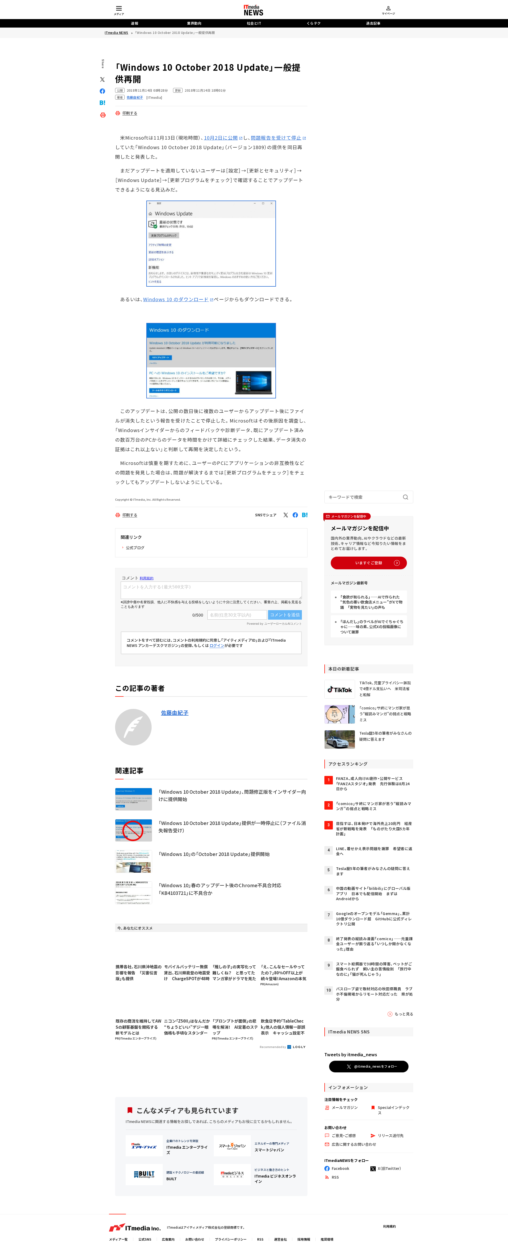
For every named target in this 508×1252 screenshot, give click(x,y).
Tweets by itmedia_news (350, 1054)
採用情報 (303, 1239)
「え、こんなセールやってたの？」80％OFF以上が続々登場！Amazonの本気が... (283, 973)
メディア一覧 (118, 1239)
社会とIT (254, 23)
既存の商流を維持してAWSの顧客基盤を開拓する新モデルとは (138, 1027)
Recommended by (273, 1047)
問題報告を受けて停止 (276, 137)
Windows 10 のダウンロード (176, 299)
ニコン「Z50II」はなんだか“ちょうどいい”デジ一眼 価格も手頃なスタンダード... (187, 1027)
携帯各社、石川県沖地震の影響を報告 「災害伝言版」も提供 (139, 972)
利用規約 (389, 1226)
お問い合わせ (194, 1239)
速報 (134, 23)
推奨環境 (327, 1239)
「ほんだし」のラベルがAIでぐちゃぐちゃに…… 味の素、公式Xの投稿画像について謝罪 (371, 626)
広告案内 (168, 1239)
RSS (260, 1239)
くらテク (314, 23)
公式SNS (144, 1239)
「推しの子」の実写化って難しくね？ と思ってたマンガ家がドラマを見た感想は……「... (234, 973)
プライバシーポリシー (231, 1239)
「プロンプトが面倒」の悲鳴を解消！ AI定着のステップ (235, 1027)
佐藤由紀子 (175, 712)
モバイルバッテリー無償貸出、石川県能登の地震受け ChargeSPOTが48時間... (187, 973)
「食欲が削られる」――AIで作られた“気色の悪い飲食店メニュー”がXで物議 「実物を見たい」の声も (371, 602)
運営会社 (280, 1239)
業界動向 (194, 23)
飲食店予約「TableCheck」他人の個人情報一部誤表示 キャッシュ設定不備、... (283, 1027)
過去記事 (373, 23)
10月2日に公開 (221, 137)
